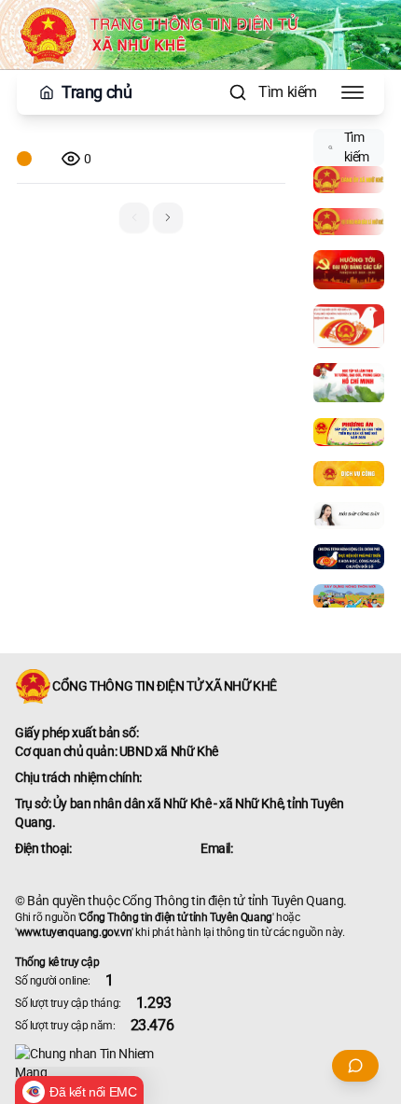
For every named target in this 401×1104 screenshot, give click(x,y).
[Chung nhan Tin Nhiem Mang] (200, 1063)
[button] (168, 217)
